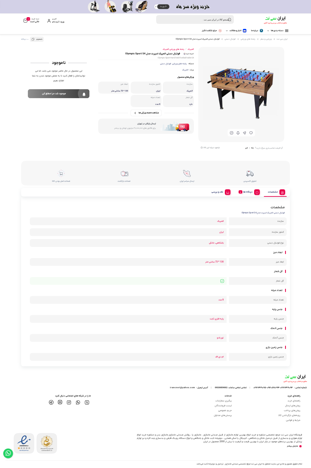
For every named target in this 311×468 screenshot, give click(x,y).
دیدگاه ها (248, 192)
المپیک (185, 69)
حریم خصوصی (225, 410)
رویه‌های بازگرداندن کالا (289, 415)
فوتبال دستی (230, 39)
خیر (246, 148)
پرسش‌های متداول (223, 415)
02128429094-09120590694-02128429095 (273, 387)
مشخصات (273, 192)
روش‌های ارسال (292, 405)
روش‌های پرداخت (292, 410)
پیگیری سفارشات (223, 400)
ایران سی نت (282, 39)
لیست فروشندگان (223, 405)
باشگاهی (220, 242)
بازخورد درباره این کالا (211, 147)
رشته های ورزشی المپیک (173, 49)
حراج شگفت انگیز (209, 30)
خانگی (211, 242)
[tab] (275, 191)
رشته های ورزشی (248, 39)
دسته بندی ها (277, 30)
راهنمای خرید (294, 400)
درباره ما (254, 30)
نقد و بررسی (217, 192)
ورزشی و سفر (266, 39)
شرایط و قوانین (293, 420)
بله (252, 148)
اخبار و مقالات (235, 30)
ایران (221, 232)
